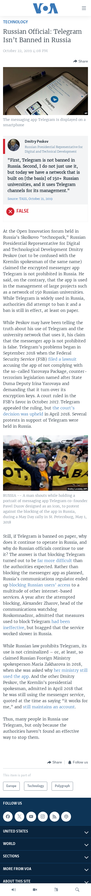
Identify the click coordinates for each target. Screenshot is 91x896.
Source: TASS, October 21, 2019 (30, 199)
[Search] (77, 889)
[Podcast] (66, 816)
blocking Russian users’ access (39, 584)
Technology (15, 22)
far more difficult (54, 560)
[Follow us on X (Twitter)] (19, 816)
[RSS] (54, 816)
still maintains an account (49, 706)
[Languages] (56, 889)
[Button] (80, 61)
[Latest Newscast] (13, 889)
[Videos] (34, 889)
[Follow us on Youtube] (31, 816)
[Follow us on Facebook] (8, 816)
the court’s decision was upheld (39, 411)
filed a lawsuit (62, 359)
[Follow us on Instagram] (43, 816)
